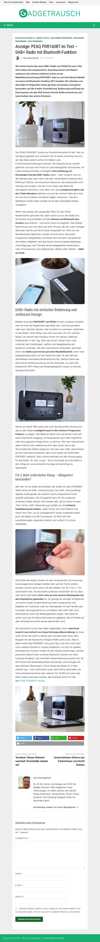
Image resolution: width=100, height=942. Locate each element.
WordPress (50, 938)
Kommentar (22, 838)
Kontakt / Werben (39, 2)
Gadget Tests (42, 38)
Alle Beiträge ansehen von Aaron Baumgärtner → (55, 807)
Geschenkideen (35, 41)
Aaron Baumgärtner (31, 58)
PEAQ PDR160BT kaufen (32, 680)
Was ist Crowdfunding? (14, 2)
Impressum (60, 2)
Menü (10, 25)
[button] (24, 738)
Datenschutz (73, 2)
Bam (62, 938)
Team (51, 2)
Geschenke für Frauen (61, 38)
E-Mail (19, 885)
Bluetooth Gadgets (25, 38)
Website (19, 897)
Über (28, 2)
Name (18, 874)
